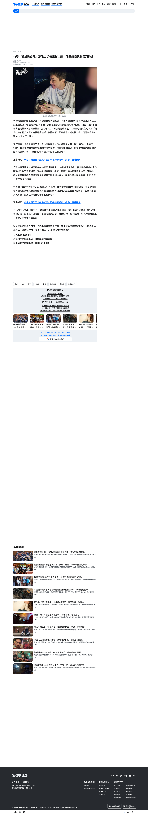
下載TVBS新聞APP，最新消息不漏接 (55, 332)
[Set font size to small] (124, 812)
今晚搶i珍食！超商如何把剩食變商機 (55, 308)
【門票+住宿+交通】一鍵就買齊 (55, 298)
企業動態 (117, 788)
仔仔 (29, 284)
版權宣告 (102, 794)
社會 (119, 4)
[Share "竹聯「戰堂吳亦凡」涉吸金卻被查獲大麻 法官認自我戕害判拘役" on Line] (15, 812)
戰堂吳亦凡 (71, 284)
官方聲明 (129, 794)
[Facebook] (112, 776)
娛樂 (109, 4)
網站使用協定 (103, 791)
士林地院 (53, 284)
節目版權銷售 (130, 785)
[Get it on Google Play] (129, 806)
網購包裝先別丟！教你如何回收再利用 (55, 310)
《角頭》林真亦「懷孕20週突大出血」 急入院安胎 (37, 11)
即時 (93, 4)
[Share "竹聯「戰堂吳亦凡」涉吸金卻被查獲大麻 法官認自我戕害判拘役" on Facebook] (24, 812)
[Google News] (134, 776)
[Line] (117, 776)
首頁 (88, 4)
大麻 (22, 284)
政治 (103, 4)
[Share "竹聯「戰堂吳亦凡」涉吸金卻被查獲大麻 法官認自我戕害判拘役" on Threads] (20, 812)
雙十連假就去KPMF (55, 293)
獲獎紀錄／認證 (131, 797)
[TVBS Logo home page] (21, 4)
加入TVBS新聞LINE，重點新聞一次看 (55, 335)
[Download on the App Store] (114, 806)
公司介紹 (117, 785)
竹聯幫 (37, 284)
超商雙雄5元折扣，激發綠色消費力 (55, 305)
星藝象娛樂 (117, 797)
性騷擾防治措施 (104, 788)
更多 (126, 4)
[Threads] (121, 776)
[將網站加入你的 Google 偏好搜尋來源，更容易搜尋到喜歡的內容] (55, 339)
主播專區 (117, 794)
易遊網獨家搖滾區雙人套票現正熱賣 (55, 296)
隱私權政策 (103, 785)
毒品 (16, 284)
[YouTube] (130, 776)
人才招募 (117, 791)
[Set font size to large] (132, 812)
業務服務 (129, 791)
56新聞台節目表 (89, 788)
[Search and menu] (132, 4)
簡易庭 (62, 284)
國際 (114, 4)
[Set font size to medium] (128, 812)
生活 (98, 4)
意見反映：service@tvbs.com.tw (23, 785)
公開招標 (129, 788)
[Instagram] (125, 776)
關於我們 (87, 785)
